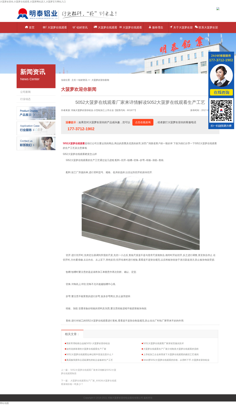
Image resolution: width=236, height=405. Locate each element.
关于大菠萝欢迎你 (183, 29)
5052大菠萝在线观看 (74, 143)
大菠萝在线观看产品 (57, 29)
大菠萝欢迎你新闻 (100, 80)
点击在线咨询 (143, 122)
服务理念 (157, 27)
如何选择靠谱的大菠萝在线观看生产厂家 (86, 349)
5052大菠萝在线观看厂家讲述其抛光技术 (163, 343)
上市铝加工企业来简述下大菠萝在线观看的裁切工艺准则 (171, 354)
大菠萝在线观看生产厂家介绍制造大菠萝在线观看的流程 (171, 349)
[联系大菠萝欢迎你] (36, 143)
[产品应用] (36, 128)
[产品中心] (36, 113)
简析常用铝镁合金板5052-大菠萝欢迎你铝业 (88, 343)
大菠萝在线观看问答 (132, 29)
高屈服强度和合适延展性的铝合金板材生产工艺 (89, 360)
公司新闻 (25, 91)
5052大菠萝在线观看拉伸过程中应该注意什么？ (90, 354)
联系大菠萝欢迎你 (208, 29)
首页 (31, 27)
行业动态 (25, 99)
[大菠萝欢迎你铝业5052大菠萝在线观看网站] (69, 19)
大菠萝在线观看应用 (107, 29)
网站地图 (4, 403)
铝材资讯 (82, 27)
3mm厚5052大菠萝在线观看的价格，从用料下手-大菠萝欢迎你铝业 (176, 360)
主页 (74, 80)
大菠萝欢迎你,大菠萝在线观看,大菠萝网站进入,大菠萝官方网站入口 (33, 1)
